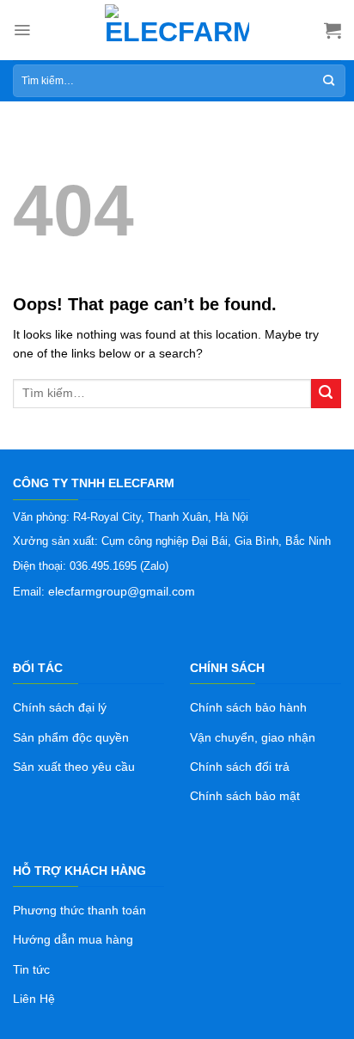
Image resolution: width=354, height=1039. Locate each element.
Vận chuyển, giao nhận (252, 737)
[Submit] (326, 394)
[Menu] (22, 30)
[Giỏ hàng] (332, 30)
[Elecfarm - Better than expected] (177, 30)
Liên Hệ (34, 998)
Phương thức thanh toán (79, 910)
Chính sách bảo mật (245, 796)
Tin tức (31, 969)
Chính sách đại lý (60, 707)
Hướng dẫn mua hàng (73, 939)
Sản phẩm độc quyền (71, 737)
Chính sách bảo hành (248, 707)
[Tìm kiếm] (328, 81)
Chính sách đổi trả (240, 766)
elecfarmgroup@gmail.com (121, 591)
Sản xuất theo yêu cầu (74, 766)
